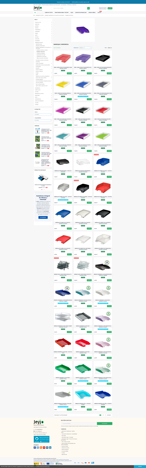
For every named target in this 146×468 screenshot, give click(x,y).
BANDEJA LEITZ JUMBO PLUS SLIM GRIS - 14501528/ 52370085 (83, 223)
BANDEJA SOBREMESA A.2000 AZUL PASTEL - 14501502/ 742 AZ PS (83, 301)
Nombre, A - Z (82, 47)
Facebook (35, 447)
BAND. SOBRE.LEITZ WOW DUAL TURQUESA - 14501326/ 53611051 (63, 145)
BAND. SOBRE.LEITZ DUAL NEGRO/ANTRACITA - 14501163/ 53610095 (103, 68)
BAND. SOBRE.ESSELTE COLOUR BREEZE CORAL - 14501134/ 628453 (63, 68)
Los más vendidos (37, 4)
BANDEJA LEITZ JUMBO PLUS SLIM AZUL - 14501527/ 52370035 (63, 223)
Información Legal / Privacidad (67, 437)
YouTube (44, 447)
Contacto (63, 452)
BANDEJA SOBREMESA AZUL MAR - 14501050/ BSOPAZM (103, 404)
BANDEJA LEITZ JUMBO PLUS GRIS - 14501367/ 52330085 (63, 197)
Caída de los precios (65, 447)
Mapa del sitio (64, 454)
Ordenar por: (76, 47)
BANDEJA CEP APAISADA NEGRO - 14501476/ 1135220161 (63, 171)
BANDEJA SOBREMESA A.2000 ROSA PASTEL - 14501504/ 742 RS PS (103, 352)
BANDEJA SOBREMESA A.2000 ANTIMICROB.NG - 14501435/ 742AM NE (103, 275)
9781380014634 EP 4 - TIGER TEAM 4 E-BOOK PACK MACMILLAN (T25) (45, 145)
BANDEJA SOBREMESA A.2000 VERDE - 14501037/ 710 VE (63, 378)
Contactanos (64, 4)
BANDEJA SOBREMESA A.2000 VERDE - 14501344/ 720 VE (83, 378)
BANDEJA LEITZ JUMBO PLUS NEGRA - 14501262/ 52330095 (83, 197)
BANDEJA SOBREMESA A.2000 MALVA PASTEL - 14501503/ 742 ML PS (103, 327)
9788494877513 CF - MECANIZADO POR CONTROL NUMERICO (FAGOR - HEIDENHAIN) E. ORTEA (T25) (46, 162)
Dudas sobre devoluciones (55, 4)
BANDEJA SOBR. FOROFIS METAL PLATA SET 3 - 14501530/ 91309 (83, 275)
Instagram (47, 447)
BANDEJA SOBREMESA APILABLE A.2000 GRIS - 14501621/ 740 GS (63, 404)
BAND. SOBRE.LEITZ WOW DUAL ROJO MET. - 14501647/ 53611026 (103, 120)
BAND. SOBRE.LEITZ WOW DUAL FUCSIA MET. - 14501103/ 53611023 (63, 120)
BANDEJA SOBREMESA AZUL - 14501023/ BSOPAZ (83, 404)
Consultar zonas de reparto (40, 223)
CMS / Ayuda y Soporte (66, 441)
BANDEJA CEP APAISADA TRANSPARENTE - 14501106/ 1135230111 (83, 171)
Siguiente (109, 415)
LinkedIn (50, 447)
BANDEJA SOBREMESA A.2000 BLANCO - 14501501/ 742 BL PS (102, 301)
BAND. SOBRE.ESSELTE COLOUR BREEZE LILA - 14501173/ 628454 (83, 68)
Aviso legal (64, 435)
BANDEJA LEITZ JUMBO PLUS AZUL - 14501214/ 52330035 (103, 171)
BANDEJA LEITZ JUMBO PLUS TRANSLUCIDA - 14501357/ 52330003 (103, 249)
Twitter (38, 447)
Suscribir (105, 423)
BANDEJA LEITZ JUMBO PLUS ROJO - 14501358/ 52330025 (103, 197)
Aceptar (140, 466)
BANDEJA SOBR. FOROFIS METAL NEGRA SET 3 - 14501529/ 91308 (63, 275)
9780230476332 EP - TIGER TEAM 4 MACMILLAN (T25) (46, 138)
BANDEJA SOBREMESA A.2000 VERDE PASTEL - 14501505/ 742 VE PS (103, 378)
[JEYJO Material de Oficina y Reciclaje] (38, 8)
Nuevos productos (65, 449)
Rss (41, 447)
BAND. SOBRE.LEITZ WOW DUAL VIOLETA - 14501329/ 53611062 (83, 145)
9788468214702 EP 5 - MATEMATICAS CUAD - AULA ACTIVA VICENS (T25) (46, 130)
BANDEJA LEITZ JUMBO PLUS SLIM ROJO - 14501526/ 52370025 (63, 249)
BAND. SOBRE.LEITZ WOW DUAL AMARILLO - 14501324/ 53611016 (63, 94)
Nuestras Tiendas (65, 446)
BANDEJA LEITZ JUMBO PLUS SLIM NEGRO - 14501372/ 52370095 (103, 223)
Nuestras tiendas (45, 4)
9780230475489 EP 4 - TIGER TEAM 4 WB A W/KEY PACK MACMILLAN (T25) (46, 153)
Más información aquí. (45, 466)
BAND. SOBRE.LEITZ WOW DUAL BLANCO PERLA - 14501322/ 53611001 (103, 94)
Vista (106, 47)
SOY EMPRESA (43, 217)
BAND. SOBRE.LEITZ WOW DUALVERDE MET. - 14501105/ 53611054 (102, 145)
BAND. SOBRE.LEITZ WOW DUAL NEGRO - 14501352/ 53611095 (83, 120)
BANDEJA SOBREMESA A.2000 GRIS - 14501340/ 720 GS (83, 327)
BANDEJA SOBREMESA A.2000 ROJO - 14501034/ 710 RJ (83, 352)
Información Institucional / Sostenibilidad (69, 433)
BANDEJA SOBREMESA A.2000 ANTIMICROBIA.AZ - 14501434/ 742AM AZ (63, 301)
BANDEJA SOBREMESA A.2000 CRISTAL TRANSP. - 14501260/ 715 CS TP (63, 327)
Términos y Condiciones (71, 4)
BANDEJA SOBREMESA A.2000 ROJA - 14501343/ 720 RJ (63, 352)
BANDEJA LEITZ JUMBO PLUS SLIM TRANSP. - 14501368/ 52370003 (83, 249)
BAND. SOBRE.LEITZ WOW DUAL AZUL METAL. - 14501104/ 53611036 (83, 94)
